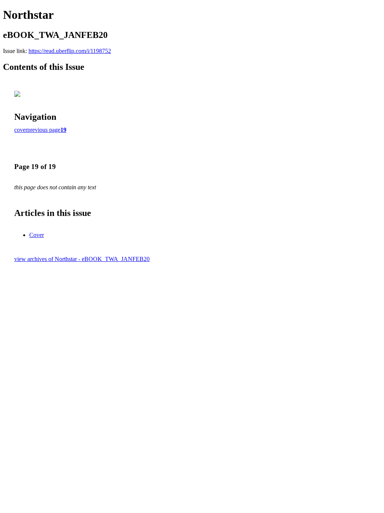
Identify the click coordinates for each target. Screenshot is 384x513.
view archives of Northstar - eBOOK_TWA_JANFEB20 (82, 259)
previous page (43, 130)
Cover (36, 235)
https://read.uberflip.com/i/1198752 (69, 51)
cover (20, 130)
